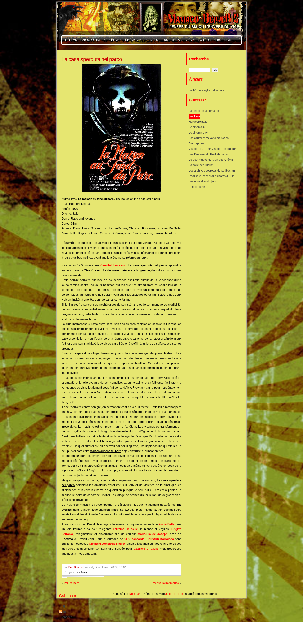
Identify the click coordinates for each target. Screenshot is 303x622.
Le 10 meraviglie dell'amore (206, 90)
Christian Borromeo (160, 539)
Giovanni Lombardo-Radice (107, 543)
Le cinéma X (197, 127)
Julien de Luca (174, 594)
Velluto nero (71, 583)
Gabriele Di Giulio (146, 548)
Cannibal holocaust (113, 265)
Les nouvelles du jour (202, 181)
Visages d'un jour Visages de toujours (213, 149)
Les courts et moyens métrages (209, 138)
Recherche (199, 58)
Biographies (196, 143)
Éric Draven (75, 567)
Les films (81, 572)
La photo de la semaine (204, 110)
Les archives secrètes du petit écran (212, 170)
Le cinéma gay (198, 132)
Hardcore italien (199, 121)
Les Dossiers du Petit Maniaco (208, 154)
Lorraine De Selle (125, 529)
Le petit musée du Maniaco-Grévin (211, 159)
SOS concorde (134, 539)
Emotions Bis (197, 187)
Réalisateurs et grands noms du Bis (211, 176)
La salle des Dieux (201, 165)
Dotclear (134, 594)
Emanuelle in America (165, 583)
